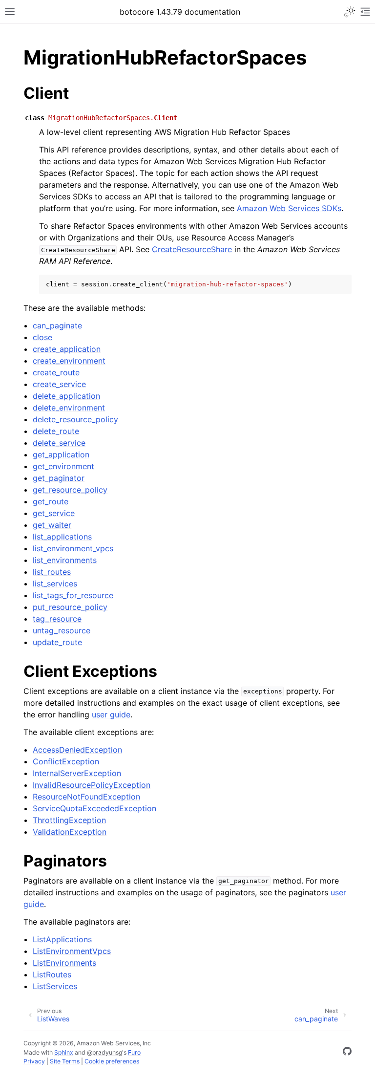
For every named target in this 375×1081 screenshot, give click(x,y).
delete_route (56, 431)
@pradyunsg (104, 1052)
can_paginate (57, 325)
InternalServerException (77, 773)
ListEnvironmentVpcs (72, 951)
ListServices (55, 986)
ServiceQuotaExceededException (94, 808)
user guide (111, 714)
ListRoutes (52, 974)
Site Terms (65, 1061)
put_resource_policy (70, 607)
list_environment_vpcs (73, 548)
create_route (56, 372)
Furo (134, 1052)
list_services (55, 583)
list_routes (52, 572)
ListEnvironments (64, 963)
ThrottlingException (69, 820)
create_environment (69, 361)
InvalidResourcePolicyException (91, 785)
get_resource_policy (70, 490)
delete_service (59, 443)
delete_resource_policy (75, 419)
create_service (59, 384)
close (42, 337)
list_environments (65, 560)
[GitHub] (347, 1053)
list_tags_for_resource (73, 595)
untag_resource (61, 630)
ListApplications (62, 939)
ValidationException (69, 832)
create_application (67, 349)
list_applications (62, 536)
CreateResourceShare (192, 249)
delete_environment (69, 407)
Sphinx (63, 1052)
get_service (54, 513)
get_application (61, 454)
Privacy (34, 1061)
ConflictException (66, 761)
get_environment (63, 466)
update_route (57, 642)
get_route (50, 501)
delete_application (66, 396)
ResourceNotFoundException (86, 796)
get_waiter (52, 525)
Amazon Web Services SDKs (289, 208)
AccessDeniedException (77, 750)
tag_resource (57, 619)
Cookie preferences (111, 1061)
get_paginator (58, 478)
